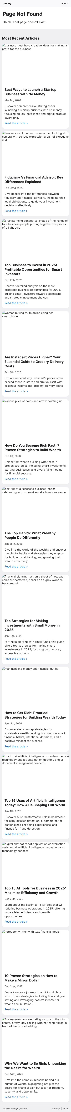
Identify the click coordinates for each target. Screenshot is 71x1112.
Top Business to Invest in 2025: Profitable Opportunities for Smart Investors (33, 269)
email (65, 1108)
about (64, 3)
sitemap (56, 1108)
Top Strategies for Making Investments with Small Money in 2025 (32, 625)
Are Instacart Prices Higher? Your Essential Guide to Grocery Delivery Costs (34, 361)
